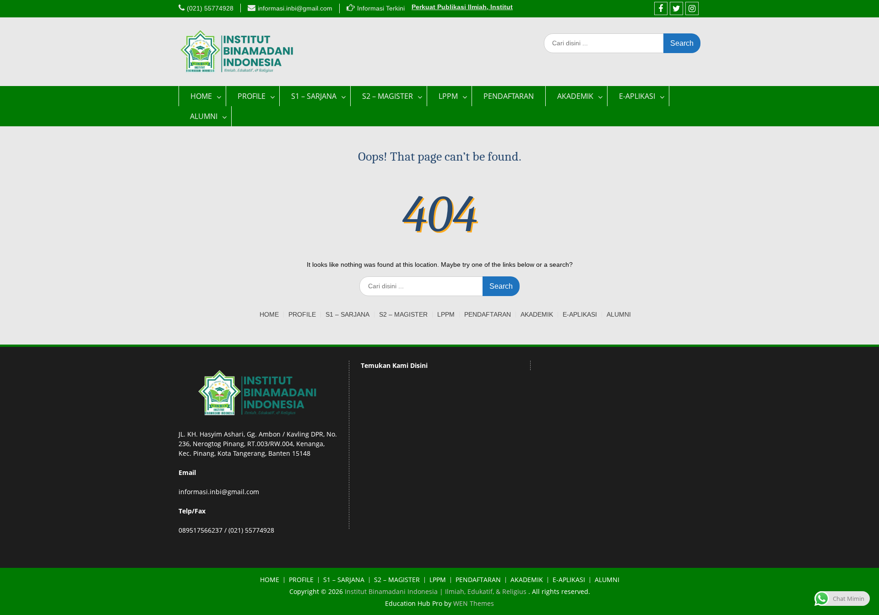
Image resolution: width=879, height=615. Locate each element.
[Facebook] (660, 8)
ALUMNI (203, 116)
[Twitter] (676, 8)
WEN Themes (473, 603)
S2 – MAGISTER (387, 96)
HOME (201, 96)
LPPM (448, 96)
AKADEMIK (575, 96)
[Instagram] (692, 8)
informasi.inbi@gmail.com (295, 8)
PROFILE (252, 96)
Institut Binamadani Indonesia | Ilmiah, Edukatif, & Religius (436, 591)
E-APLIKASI (637, 96)
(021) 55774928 (210, 8)
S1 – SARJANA (313, 96)
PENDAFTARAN (508, 96)
